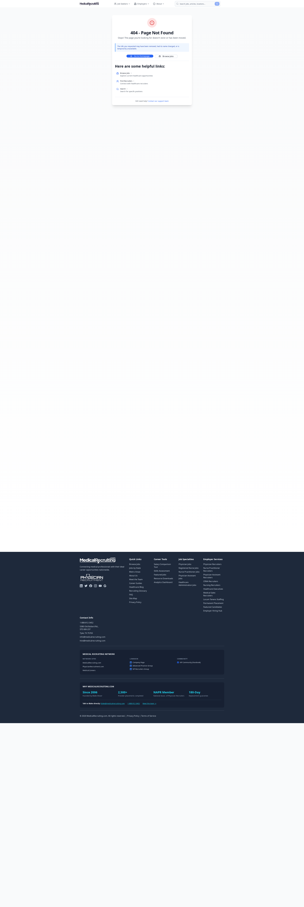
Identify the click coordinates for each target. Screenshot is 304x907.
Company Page (139, 662)
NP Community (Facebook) (190, 662)
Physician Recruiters (212, 564)
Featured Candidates (212, 607)
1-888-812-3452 (86, 622)
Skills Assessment (162, 571)
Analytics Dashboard (163, 582)
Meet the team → (149, 703)
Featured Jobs (160, 574)
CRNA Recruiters (210, 581)
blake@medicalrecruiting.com (113, 703)
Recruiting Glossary (138, 591)
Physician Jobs (185, 564)
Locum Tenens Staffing (213, 599)
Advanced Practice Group (143, 666)
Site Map (133, 598)
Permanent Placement (213, 603)
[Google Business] (105, 585)
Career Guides (135, 583)
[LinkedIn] (81, 585)
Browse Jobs (168, 56)
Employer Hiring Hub (212, 610)
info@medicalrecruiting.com (92, 637)
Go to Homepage (142, 56)
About (159, 3)
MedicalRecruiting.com (92, 663)
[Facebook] (90, 585)
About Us (133, 575)
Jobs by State (135, 568)
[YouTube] (100, 585)
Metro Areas (134, 571)
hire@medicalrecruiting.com (92, 640)
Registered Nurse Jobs (189, 568)
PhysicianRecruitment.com (93, 666)
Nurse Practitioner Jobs (189, 571)
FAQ (131, 594)
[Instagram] (95, 585)
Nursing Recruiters (211, 585)
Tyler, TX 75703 (86, 633)
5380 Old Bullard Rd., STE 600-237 (89, 628)
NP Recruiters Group (141, 669)
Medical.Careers (89, 670)
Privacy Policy (135, 602)
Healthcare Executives (213, 589)
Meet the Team (136, 579)
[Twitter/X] (86, 585)
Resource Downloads (163, 578)
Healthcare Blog (136, 587)
